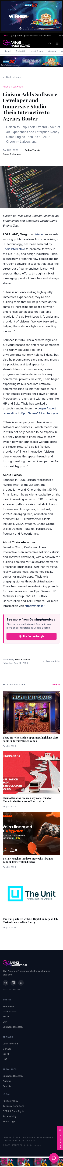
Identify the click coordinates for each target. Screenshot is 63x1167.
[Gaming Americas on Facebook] (5, 983)
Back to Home (13, 77)
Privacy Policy (10, 1100)
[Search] (49, 43)
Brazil (8, 51)
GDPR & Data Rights (13, 1111)
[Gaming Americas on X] (21, 983)
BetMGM (20, 51)
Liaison (38, 234)
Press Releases (12, 154)
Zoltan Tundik (32, 150)
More (54, 684)
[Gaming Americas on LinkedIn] (13, 983)
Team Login (9, 1121)
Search (7, 1086)
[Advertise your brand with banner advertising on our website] (31, 1162)
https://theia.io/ (35, 606)
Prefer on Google (33, 636)
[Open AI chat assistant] (54, 1158)
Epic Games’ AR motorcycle (39, 413)
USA (5, 1021)
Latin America (10, 1043)
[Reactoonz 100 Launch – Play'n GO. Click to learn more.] (31, 16)
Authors (7, 1081)
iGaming (52, 51)
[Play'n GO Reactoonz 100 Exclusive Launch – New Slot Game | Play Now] (31, 61)
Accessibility (9, 1116)
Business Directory (13, 1026)
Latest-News (36, 51)
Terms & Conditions (13, 1105)
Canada (7, 1048)
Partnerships (10, 1011)
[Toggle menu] (57, 43)
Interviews (8, 1006)
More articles (53, 661)
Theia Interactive (14, 249)
